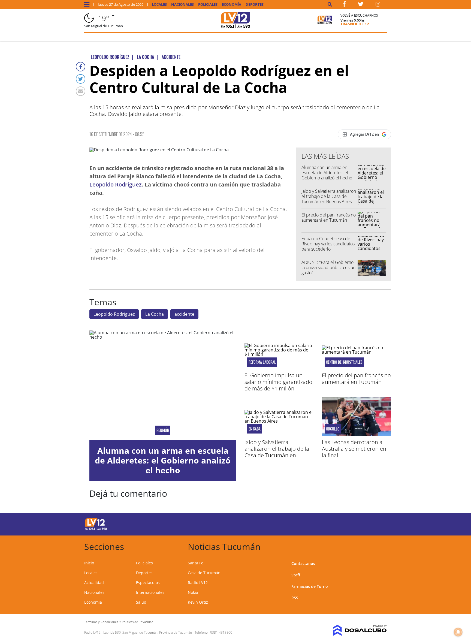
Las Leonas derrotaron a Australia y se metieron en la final (354, 448)
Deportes (255, 4)
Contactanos (303, 563)
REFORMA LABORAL (262, 362)
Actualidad (94, 582)
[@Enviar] (80, 91)
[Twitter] (80, 79)
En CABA (255, 429)
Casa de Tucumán (204, 572)
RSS (294, 597)
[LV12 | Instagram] (378, 5)
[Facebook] (80, 66)
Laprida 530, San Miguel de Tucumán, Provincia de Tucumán (147, 632)
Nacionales (182, 4)
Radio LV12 (198, 582)
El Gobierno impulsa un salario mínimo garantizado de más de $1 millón (278, 382)
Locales (159, 4)
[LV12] (96, 529)
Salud (141, 602)
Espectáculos (148, 582)
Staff (295, 574)
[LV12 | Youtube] (348, 523)
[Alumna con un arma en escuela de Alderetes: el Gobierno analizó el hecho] (162, 385)
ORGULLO (333, 429)
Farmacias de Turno (309, 586)
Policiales (208, 4)
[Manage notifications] (458, 632)
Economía (231, 4)
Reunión (162, 430)
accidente (184, 314)
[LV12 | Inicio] (380, 545)
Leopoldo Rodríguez (115, 184)
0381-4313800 (221, 632)
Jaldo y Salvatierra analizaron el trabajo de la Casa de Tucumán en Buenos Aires (328, 196)
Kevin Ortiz (198, 602)
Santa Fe (195, 562)
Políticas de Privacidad (137, 622)
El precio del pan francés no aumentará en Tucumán (328, 217)
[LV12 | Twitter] (360, 5)
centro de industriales (344, 362)
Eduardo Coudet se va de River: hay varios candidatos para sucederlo (328, 244)
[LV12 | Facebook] (344, 5)
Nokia (193, 592)
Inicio (89, 562)
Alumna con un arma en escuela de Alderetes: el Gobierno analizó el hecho (326, 172)
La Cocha (154, 314)
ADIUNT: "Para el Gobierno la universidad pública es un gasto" (328, 267)
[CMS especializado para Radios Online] (352, 630)
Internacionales (150, 592)
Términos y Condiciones (101, 622)
